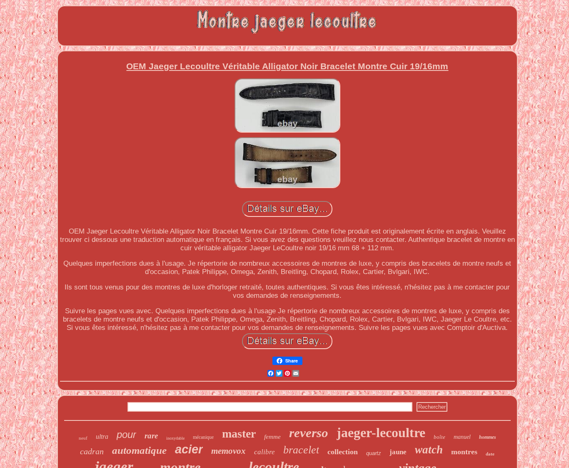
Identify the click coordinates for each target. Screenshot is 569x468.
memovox (228, 451)
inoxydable (175, 438)
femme (272, 436)
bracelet (301, 450)
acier (189, 449)
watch (429, 449)
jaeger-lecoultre (381, 432)
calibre (264, 452)
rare (151, 435)
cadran (92, 451)
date (490, 453)
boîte (439, 437)
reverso (308, 432)
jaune (398, 452)
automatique (139, 450)
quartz (373, 453)
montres (464, 452)
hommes (487, 437)
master (239, 433)
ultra (102, 436)
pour (126, 434)
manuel (462, 437)
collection (342, 452)
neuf (83, 437)
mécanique (203, 437)
